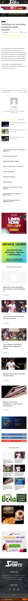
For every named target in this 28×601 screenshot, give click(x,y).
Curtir (24, 434)
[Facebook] (2, 81)
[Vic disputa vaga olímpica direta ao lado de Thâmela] (5, 124)
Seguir (24, 437)
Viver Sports (5, 32)
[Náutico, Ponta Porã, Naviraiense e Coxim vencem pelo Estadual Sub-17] (14, 392)
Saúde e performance (7, 173)
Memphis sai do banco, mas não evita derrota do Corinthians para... (19, 474)
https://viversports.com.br (14, 109)
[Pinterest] (9, 81)
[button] (2, 2)
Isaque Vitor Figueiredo (9, 176)
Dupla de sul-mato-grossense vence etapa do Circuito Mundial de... (14, 289)
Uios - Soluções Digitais (14, 599)
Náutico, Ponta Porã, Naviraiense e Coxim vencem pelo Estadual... (13, 404)
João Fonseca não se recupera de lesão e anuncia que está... (19, 461)
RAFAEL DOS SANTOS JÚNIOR (11, 161)
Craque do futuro (7, 178)
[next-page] (5, 144)
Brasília (4, 152)
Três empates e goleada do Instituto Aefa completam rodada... (12, 346)
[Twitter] (6, 81)
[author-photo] (14, 104)
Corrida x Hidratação (8, 171)
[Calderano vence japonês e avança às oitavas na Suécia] (5, 138)
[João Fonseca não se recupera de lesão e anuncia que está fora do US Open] (14, 306)
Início (2, 19)
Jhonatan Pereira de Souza (10, 156)
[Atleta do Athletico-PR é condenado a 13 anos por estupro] (5, 131)
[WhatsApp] (13, 81)
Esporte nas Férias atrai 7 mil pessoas (13, 166)
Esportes (6, 19)
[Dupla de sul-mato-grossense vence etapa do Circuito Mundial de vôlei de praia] (14, 277)
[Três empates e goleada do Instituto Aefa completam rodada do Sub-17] (14, 334)
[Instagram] (14, 589)
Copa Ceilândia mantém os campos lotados (7, 91)
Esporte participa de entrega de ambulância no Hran (11, 200)
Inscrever (23, 440)
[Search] (26, 2)
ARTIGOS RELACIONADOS (10, 119)
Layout (14, 595)
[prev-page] (2, 144)
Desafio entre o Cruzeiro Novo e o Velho (21, 91)
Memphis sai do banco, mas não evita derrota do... (14, 375)
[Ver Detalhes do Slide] (14, 252)
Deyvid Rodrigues (7, 182)
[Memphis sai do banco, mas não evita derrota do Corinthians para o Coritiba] (14, 364)
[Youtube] (18, 589)
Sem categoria (6, 285)
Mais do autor (21, 119)
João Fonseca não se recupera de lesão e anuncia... (13, 317)
